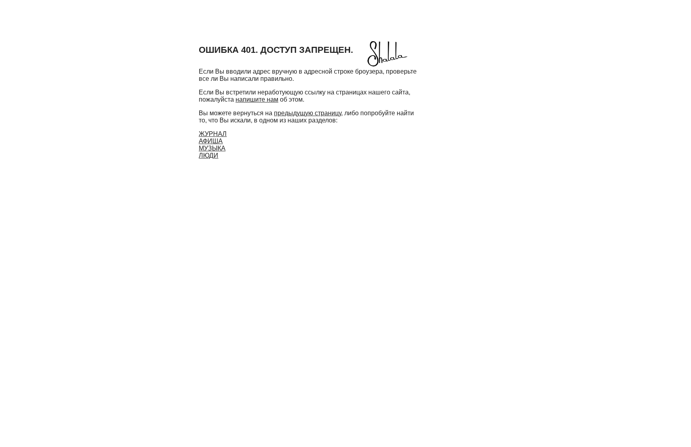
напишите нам (257, 99)
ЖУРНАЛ (213, 133)
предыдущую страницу (307, 113)
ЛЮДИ (208, 155)
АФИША (211, 141)
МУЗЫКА (212, 148)
